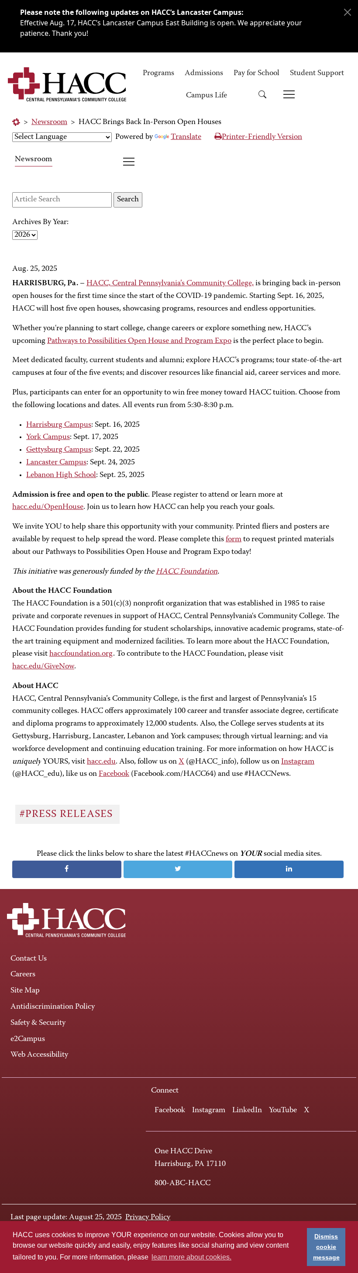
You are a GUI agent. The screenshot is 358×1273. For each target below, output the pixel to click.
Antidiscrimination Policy (52, 1007)
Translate (186, 137)
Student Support (317, 73)
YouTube (283, 1110)
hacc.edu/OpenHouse (47, 507)
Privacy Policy (147, 1217)
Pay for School (256, 73)
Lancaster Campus (56, 463)
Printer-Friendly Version (262, 137)
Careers (22, 975)
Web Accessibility (39, 1055)
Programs (158, 73)
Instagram (208, 1110)
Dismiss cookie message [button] (326, 1247)
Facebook (170, 1110)
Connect (165, 1091)
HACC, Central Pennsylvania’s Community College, (170, 283)
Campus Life (206, 96)
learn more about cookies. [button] (191, 1257)
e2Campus (27, 1039)
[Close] (347, 12)
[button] (265, 96)
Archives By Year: (40, 222)
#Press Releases (68, 814)
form (233, 539)
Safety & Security (37, 1023)
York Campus (48, 437)
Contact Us (28, 959)
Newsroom (49, 122)
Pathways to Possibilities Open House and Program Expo (139, 341)
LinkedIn (247, 1110)
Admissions (204, 73)
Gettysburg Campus (58, 450)
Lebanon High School (61, 475)
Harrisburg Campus (58, 425)
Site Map (25, 991)
